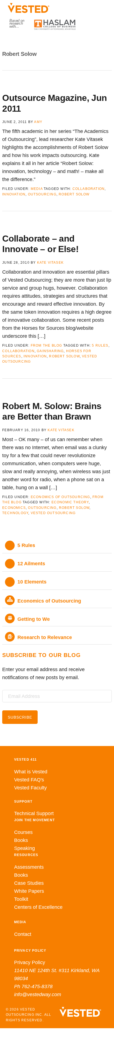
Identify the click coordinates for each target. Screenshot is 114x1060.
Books (21, 840)
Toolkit (21, 899)
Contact (22, 934)
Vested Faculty (30, 788)
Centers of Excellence (38, 907)
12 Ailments (31, 563)
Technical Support (34, 813)
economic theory (70, 502)
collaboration (88, 189)
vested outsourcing (53, 513)
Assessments (29, 867)
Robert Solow (74, 194)
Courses (23, 832)
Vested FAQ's (29, 779)
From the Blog (46, 345)
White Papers (29, 891)
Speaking (24, 848)
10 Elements (31, 582)
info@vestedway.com (37, 994)
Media (37, 189)
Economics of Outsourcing (60, 497)
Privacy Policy (29, 962)
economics (14, 508)
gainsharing (50, 351)
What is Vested (30, 771)
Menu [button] (57, 42)
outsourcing (42, 194)
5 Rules (100, 345)
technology (15, 513)
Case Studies (29, 883)
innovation (13, 194)
